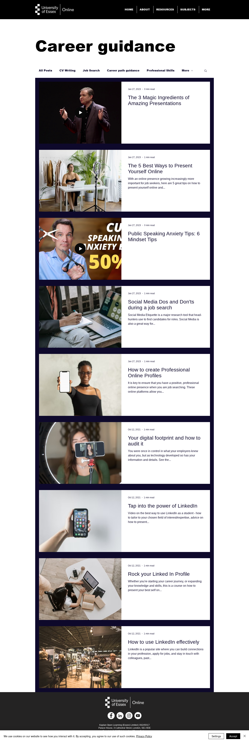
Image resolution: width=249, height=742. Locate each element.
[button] (206, 9)
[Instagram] (129, 715)
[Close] (244, 736)
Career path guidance (123, 70)
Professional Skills (160, 70)
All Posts (45, 70)
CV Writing (67, 70)
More (185, 70)
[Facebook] (111, 715)
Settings (216, 736)
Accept (233, 736)
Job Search (91, 70)
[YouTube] (137, 715)
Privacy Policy (144, 736)
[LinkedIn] (120, 715)
